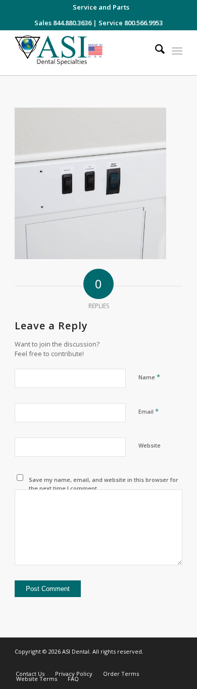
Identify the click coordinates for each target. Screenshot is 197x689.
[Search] (155, 50)
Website (149, 445)
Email (148, 411)
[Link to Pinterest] (174, 663)
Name (149, 376)
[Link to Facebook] (144, 663)
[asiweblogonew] (82, 52)
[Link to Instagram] (129, 663)
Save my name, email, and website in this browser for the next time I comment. (103, 484)
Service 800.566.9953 (130, 22)
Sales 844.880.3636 (62, 22)
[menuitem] (101, 7)
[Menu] (177, 50)
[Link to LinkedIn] (159, 663)
